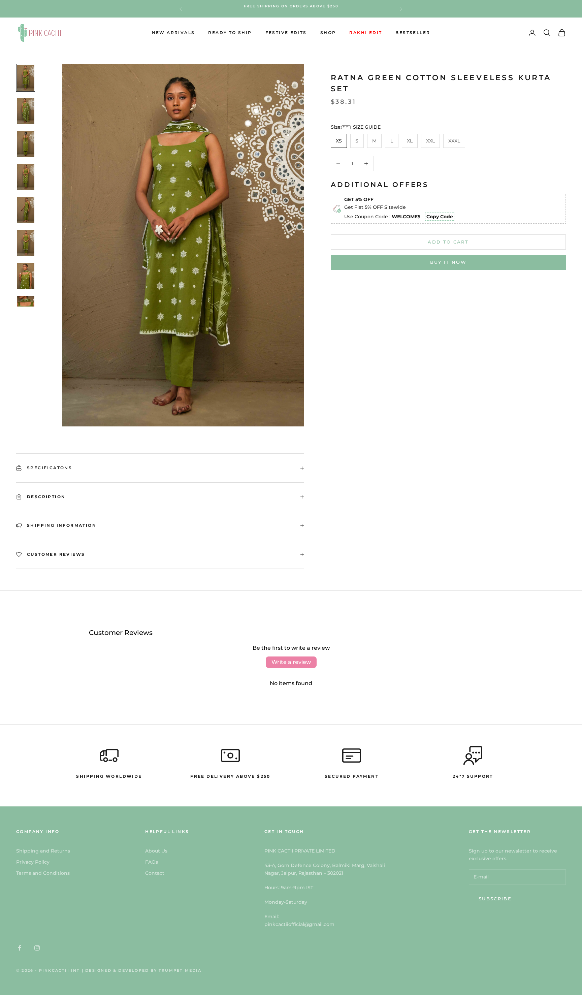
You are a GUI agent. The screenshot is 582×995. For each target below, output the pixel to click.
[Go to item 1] (25, 78)
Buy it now (448, 262)
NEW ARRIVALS (173, 32)
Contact (154, 873)
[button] (363, 127)
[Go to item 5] (25, 210)
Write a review (291, 662)
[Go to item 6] (25, 243)
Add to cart (448, 242)
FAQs (151, 862)
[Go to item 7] (25, 276)
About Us (156, 851)
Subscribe (495, 898)
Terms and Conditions (43, 873)
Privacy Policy (33, 862)
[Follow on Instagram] (37, 947)
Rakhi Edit (365, 32)
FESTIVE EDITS (286, 32)
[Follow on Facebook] (19, 947)
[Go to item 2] (25, 111)
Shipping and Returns (43, 851)
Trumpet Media (180, 970)
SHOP (328, 32)
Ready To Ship (230, 32)
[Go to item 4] (25, 177)
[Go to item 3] (25, 144)
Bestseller (412, 32)
